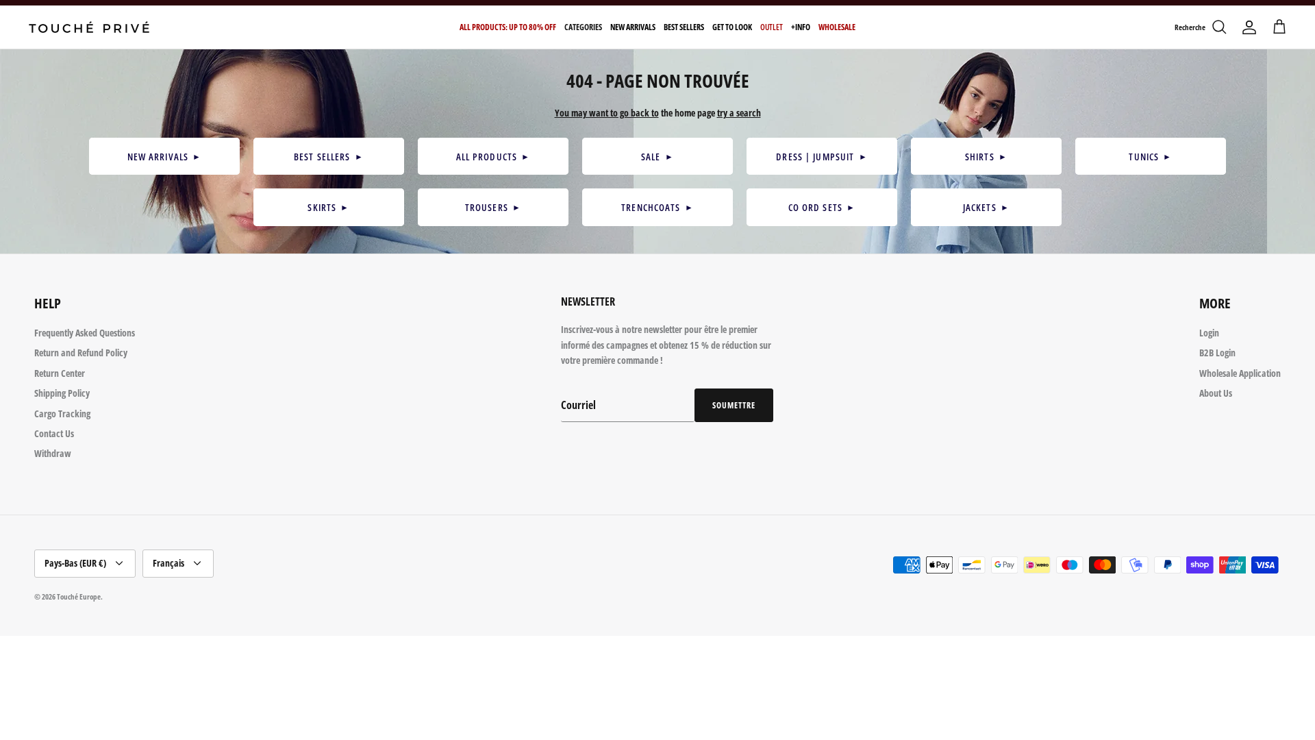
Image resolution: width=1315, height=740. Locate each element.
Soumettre (733, 405)
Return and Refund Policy (80, 352)
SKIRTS (328, 207)
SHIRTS (986, 156)
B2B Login (1217, 352)
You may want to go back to (607, 112)
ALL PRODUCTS (493, 156)
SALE (657, 156)
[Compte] (1249, 27)
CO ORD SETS (822, 207)
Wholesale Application (1240, 373)
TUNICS (1150, 156)
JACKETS (986, 207)
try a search (739, 112)
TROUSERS (493, 207)
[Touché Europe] (89, 27)
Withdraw (52, 453)
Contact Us (54, 433)
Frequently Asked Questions (84, 332)
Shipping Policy (62, 392)
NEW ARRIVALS (164, 156)
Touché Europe (79, 596)
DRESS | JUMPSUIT (821, 156)
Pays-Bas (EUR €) (75, 562)
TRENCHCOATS (657, 207)
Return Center (59, 373)
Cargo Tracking (62, 413)
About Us (1215, 392)
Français (168, 562)
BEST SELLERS (329, 156)
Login (1209, 332)
